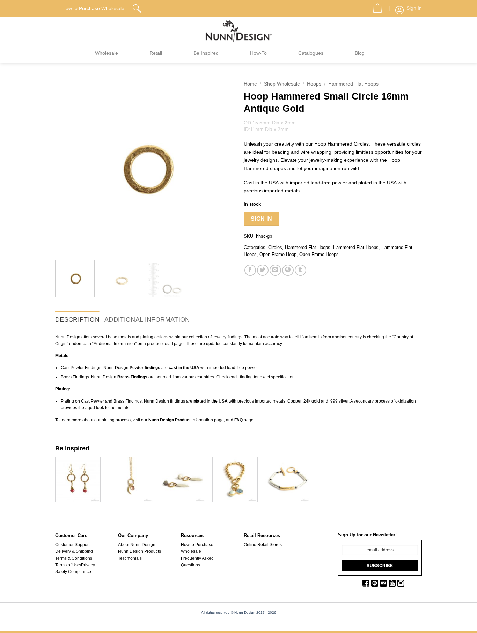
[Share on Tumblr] (300, 270)
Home (250, 84)
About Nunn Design (136, 544)
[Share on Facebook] (250, 270)
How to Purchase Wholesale (197, 548)
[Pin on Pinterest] (288, 270)
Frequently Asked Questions (197, 561)
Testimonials (130, 558)
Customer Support (72, 544)
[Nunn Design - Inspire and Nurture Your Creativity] (238, 31)
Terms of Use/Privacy (75, 564)
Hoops (314, 84)
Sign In (261, 219)
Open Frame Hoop (277, 254)
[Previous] (67, 166)
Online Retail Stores (263, 544)
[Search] (137, 7)
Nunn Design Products (139, 551)
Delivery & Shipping (74, 551)
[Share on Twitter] (263, 270)
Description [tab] (77, 319)
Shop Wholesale (282, 84)
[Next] (221, 166)
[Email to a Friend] (275, 270)
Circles (275, 247)
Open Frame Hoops (319, 254)
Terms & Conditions (73, 558)
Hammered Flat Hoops (353, 84)
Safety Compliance (73, 571)
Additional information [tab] (147, 319)
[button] (374, 6)
